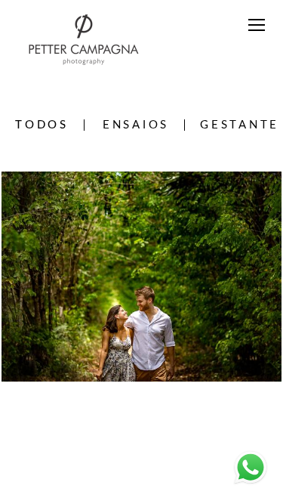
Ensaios (136, 125)
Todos (42, 125)
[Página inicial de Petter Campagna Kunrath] (83, 40)
